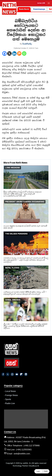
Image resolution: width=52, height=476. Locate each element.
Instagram (12, 374)
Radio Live (10, 403)
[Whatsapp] (24, 53)
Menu (48, 3)
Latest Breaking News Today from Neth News (9, 8)
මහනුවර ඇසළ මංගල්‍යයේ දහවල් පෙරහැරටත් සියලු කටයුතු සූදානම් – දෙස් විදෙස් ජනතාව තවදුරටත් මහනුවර (26, 260)
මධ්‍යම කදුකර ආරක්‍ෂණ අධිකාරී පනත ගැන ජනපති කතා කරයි (25, 227)
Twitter (8, 374)
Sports (8, 399)
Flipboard (21, 374)
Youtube (17, 374)
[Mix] (19, 53)
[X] (9, 53)
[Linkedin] (14, 53)
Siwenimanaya (39, 9)
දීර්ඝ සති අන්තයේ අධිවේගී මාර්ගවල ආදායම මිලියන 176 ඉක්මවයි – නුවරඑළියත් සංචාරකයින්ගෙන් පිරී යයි (23, 194)
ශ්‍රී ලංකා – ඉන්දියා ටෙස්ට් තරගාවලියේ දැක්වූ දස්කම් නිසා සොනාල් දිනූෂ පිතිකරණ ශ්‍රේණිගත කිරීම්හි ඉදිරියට (25, 326)
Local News (10, 391)
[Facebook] (4, 53)
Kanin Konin (24, 9)
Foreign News (11, 395)
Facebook (3, 374)
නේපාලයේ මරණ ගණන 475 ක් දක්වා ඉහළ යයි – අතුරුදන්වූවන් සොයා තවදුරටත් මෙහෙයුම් (25, 293)
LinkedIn (26, 374)
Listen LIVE (41, 3)
